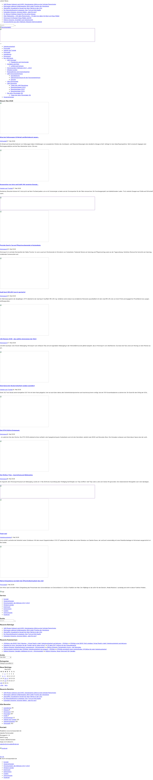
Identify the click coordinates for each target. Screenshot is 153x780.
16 (5, 678)
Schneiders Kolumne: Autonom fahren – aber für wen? (20, 12)
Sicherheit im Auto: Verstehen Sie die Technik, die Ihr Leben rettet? (24, 645)
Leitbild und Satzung (17, 66)
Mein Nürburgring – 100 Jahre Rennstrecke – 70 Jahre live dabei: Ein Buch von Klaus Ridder (31, 16)
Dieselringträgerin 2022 (18, 87)
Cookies (6, 611)
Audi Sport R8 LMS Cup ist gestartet (12, 292)
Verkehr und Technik (10, 50)
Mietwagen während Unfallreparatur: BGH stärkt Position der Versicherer (26, 6)
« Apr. (2, 685)
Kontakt (6, 599)
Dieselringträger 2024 (18, 91)
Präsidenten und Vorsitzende (20, 62)
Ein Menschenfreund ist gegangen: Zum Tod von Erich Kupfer (22, 10)
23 (5, 681)
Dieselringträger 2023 (18, 89)
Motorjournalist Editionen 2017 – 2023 (19, 68)
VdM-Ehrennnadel (12, 82)
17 (7, 678)
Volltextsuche (8, 613)
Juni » (6, 685)
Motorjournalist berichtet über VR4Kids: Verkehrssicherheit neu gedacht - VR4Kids (29, 649)
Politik (6, 716)
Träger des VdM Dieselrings (19, 85)
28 (1, 683)
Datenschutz (8, 609)
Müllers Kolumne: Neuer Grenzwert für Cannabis (60, 651)
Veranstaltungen (9, 97)
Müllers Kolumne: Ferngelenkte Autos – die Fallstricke (64, 647)
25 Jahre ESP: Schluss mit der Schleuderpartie (61, 645)
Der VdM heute (8, 58)
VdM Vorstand (11, 60)
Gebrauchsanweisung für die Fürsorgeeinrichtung (25, 78)
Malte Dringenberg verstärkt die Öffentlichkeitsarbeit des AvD (22, 581)
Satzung (13, 80)
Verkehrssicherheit (9, 47)
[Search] (15, 25)
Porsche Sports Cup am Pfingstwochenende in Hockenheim (20, 245)
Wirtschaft (7, 52)
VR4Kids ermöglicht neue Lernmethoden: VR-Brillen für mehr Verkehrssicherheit (82, 649)
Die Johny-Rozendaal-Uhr (15, 93)
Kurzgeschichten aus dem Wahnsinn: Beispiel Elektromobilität (23, 22)
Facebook (7, 615)
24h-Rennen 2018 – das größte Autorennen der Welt (18, 339)
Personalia (7, 48)
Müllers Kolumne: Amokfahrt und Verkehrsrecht (18, 20)
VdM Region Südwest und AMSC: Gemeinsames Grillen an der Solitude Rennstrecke (30, 4)
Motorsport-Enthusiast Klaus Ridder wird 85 (17, 18)
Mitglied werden (12, 70)
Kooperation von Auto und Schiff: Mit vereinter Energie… (19, 185)
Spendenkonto (15, 76)
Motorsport (7, 56)
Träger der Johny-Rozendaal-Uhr (21, 95)
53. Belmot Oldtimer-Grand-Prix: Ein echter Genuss (20, 14)
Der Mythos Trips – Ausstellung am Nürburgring (16, 475)
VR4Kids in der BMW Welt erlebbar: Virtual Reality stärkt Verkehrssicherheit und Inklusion (98, 643)
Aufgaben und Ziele (13, 64)
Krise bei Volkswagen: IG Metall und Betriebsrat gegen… (19, 137)
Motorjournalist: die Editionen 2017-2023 (17, 603)
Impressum (7, 607)
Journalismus (7, 54)
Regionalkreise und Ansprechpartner (18, 72)
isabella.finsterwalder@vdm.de (9, 744)
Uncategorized (8, 718)
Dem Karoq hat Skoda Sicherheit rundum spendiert (17, 386)
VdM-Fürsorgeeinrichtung (15, 74)
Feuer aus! (3, 534)
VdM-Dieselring (12, 83)
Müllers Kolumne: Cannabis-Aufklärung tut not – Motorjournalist (23, 651)
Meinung (6, 710)
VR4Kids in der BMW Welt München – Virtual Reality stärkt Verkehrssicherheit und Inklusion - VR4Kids (36, 643)
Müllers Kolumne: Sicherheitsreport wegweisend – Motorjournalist (24, 647)
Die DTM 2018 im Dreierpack (10, 430)
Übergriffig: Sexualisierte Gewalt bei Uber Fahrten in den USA (23, 8)
